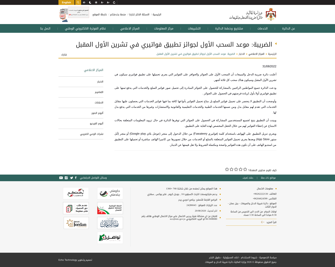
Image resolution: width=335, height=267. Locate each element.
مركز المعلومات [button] (163, 28)
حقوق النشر (215, 257)
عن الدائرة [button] (288, 28)
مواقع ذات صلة (268, 178)
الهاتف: (272, 194)
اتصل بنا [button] (45, 28)
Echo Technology (67, 259)
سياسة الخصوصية (268, 257)
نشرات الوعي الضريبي (91, 134)
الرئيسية (156, 14)
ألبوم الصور (97, 113)
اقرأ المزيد (271, 222)
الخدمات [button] (263, 28)
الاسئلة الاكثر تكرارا (138, 14)
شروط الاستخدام (249, 257)
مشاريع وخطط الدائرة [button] (229, 28)
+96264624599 (260, 198)
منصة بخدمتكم (117, 14)
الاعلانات (99, 102)
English (66, 2)
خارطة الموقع (99, 14)
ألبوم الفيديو (96, 123)
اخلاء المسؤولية (231, 257)
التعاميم (99, 92)
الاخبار (100, 81)
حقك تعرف (248, 178)
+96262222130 (260, 194)
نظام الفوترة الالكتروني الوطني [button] (85, 28)
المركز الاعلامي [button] (130, 28)
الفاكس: (272, 198)
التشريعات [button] (194, 28)
